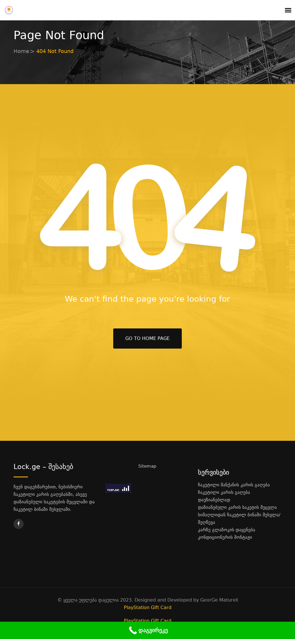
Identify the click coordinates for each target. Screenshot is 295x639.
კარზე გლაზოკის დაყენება (226, 529)
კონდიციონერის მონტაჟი (225, 537)
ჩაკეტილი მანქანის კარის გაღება (234, 484)
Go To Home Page (147, 338)
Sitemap (147, 466)
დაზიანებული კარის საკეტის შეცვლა (237, 507)
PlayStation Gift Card (147, 607)
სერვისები (213, 472)
